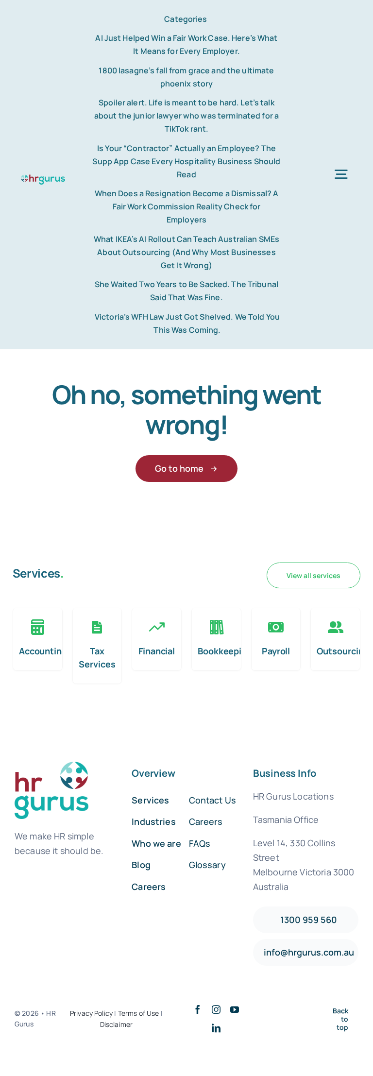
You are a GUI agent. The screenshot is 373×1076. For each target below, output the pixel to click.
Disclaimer (116, 1024)
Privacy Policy (91, 1013)
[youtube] (234, 1009)
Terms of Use (138, 1013)
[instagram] (216, 1009)
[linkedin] (216, 1028)
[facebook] (197, 1009)
